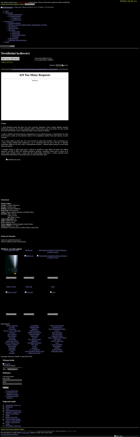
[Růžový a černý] (11, 292)
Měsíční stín (28, 250)
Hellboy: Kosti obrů (12, 417)
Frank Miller (34, 325)
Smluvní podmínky (61, 431)
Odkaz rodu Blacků (12, 341)
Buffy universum (57, 332)
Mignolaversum (34, 331)
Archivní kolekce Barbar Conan (34, 351)
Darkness (34, 348)
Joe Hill (34, 337)
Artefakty (57, 348)
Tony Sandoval (12, 334)
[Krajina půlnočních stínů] (11, 273)
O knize (14, 69)
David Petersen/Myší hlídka (57, 329)
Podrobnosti (20, 69)
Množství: (53, 65)
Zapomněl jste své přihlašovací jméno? (12, 393)
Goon (57, 343)
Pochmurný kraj (57, 327)
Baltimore (35, 329)
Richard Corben (57, 349)
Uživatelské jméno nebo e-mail (8, 377)
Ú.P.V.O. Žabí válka (57, 341)
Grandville (12, 337)
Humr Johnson (12, 336)
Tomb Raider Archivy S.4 (13, 410)
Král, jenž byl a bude (34, 339)
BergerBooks (57, 346)
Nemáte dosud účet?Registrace (12, 397)
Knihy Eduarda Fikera (57, 325)
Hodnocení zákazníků (36, 69)
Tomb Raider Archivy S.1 (13, 405)
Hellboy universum (12, 325)
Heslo (4, 382)
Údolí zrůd (29, 286)
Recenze (27, 69)
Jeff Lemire (57, 339)
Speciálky (12, 353)
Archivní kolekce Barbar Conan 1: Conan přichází (13, 419)
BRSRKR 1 (9, 407)
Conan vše (12, 332)
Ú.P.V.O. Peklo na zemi (12, 343)
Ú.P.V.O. (57, 331)
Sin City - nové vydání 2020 (12, 331)
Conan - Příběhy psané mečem (57, 337)
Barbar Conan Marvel (34, 332)
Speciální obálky (57, 334)
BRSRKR (34, 341)
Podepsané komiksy (57, 351)
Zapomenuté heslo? (12, 391)
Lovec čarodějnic (57, 344)
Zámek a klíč (34, 336)
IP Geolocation (5, 434)
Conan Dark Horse (57, 336)
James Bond (12, 339)
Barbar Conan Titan (34, 353)
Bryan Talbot (12, 346)
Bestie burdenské (34, 334)
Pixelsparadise (25, 432)
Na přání (12, 327)
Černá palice (12, 329)
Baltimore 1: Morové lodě (13, 412)
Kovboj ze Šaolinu (12, 344)
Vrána (52, 286)
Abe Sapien (12, 349)
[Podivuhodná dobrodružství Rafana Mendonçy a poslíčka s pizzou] (52, 257)
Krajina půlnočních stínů (11, 250)
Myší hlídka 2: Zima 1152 (13, 426)
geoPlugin (15, 434)
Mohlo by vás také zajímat (50, 69)
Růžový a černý (11, 286)
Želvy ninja (34, 344)
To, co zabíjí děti (35, 349)
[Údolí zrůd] (29, 292)
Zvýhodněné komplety (34, 343)
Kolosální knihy (34, 327)
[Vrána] (52, 292)
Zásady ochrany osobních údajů (45, 431)
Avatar (35, 346)
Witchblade (12, 348)
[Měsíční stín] (28, 256)
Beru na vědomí (29, 4)
